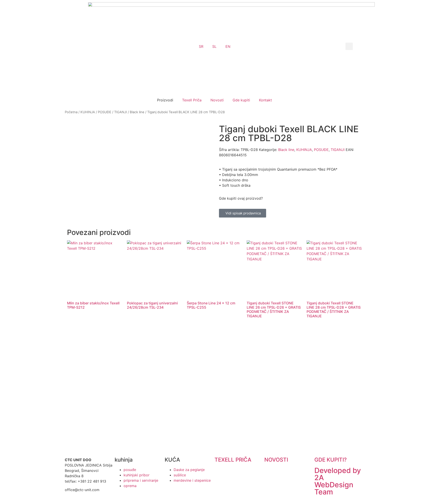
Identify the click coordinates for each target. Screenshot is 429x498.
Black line (137, 112)
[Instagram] (220, 416)
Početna (71, 112)
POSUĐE (104, 112)
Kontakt (265, 100)
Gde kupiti (241, 100)
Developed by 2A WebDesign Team (337, 481)
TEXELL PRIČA (232, 459)
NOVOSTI (276, 459)
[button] (349, 46)
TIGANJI (120, 112)
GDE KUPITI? (330, 459)
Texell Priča (192, 100)
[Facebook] (232, 416)
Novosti (217, 100)
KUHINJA (87, 112)
